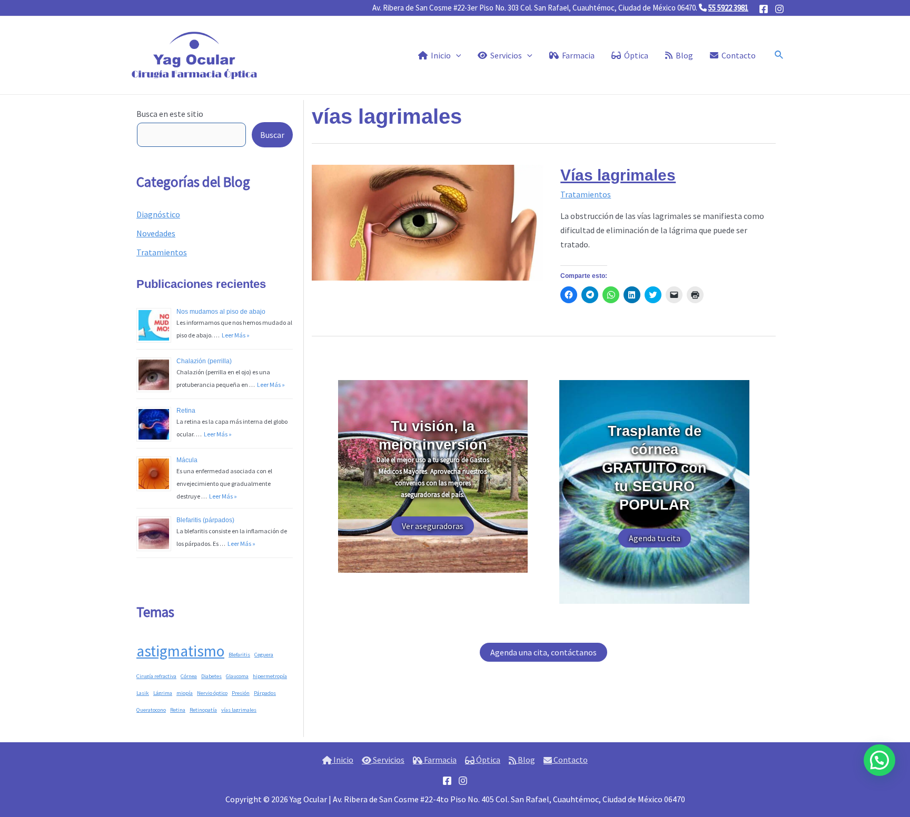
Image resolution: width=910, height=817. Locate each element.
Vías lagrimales (618, 175)
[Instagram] (779, 9)
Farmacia (439, 759)
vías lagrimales (238, 709)
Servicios (387, 759)
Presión (241, 693)
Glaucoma (237, 676)
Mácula (186, 460)
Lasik (142, 693)
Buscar (272, 134)
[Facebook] (763, 9)
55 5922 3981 (728, 8)
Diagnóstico (158, 214)
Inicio (342, 759)
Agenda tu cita (654, 538)
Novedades (155, 233)
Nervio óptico (212, 693)
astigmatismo (180, 651)
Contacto (570, 759)
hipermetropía (270, 676)
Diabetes (211, 676)
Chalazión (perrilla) (204, 361)
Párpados (265, 693)
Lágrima (162, 693)
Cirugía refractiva (156, 676)
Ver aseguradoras (432, 526)
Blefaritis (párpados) (205, 520)
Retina (185, 410)
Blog (525, 759)
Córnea (189, 676)
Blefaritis (239, 654)
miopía (184, 693)
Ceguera (263, 654)
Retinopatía (203, 709)
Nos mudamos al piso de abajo (220, 311)
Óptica (487, 759)
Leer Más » (235, 335)
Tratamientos (161, 252)
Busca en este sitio (169, 113)
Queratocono (151, 709)
